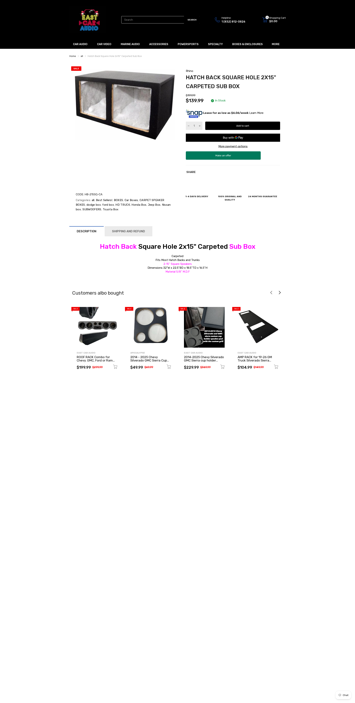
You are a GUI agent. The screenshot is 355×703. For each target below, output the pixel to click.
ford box (108, 204)
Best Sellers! (103, 200)
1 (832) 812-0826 (233, 21)
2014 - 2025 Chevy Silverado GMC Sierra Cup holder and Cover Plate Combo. (148, 362)
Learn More (256, 113)
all (92, 200)
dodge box (93, 204)
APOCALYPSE (137, 353)
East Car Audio (86, 353)
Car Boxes (131, 200)
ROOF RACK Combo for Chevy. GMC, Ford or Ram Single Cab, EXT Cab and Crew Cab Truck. (95, 362)
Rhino (189, 71)
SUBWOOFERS (91, 209)
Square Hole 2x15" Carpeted (177, 246)
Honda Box (138, 204)
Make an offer (223, 157)
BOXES (118, 200)
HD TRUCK (122, 204)
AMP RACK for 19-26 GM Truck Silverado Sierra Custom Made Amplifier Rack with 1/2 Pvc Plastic (256, 362)
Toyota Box (110, 209)
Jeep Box (153, 204)
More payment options (233, 146)
